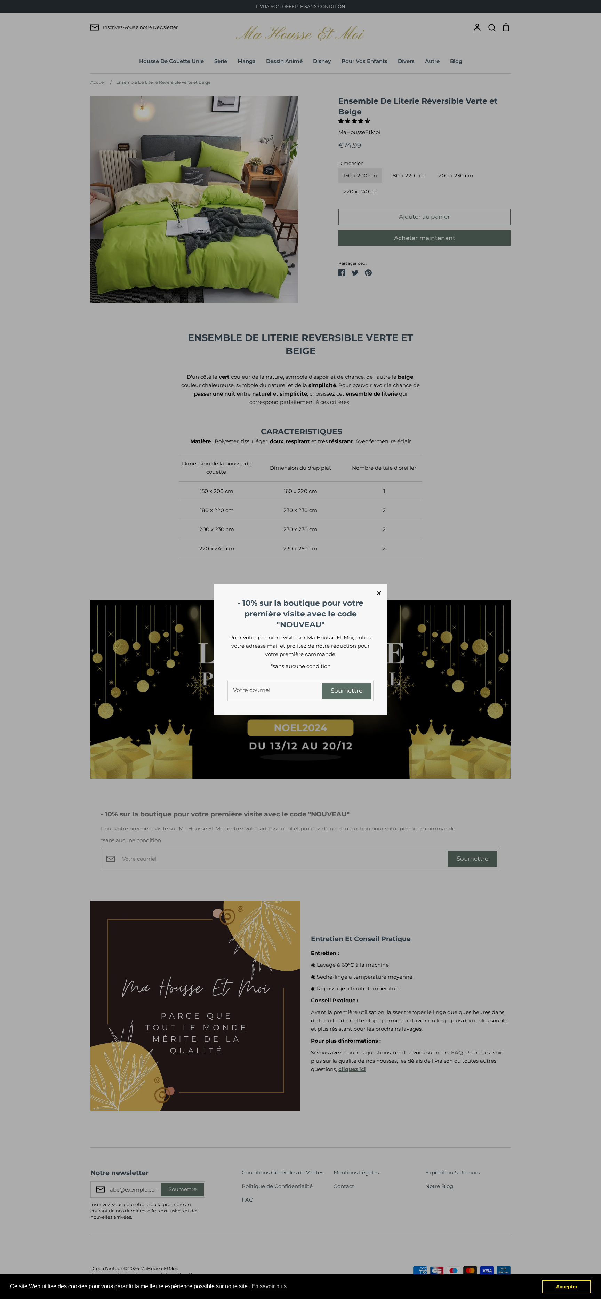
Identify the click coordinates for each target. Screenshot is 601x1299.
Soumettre (346, 690)
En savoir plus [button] (269, 1286)
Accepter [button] (566, 1286)
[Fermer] (378, 592)
